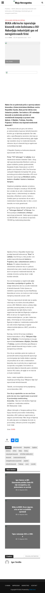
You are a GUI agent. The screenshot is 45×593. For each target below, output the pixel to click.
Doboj (26, 451)
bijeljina (34, 447)
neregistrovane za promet (13, 461)
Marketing (25, 585)
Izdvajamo (9, 20)
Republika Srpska (19, 20)
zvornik (33, 464)
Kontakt (34, 585)
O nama (7, 585)
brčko (14, 451)
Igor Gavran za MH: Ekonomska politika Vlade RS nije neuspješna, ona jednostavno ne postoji (22, 483)
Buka (20, 451)
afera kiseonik (17, 447)
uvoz (27, 464)
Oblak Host (32, 589)
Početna (7, 9)
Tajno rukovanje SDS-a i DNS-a (22, 535)
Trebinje (20, 464)
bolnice (8, 451)
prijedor (26, 461)
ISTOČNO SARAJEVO (26, 454)
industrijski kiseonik (12, 454)
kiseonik (8, 457)
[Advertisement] (22, 236)
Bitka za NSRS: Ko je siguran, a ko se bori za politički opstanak (22, 509)
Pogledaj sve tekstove (31, 556)
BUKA (13, 429)
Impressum (16, 585)
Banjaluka (27, 447)
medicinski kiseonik (19, 457)
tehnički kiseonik (11, 464)
